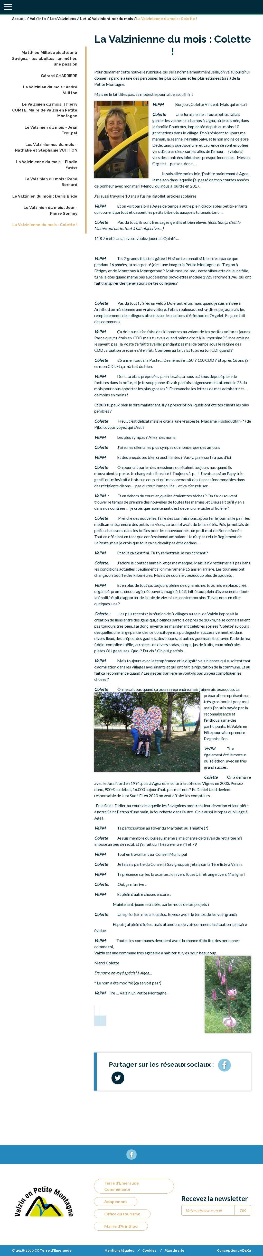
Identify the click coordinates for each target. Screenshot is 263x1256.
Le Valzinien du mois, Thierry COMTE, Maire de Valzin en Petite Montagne (44, 110)
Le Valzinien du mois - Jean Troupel (51, 130)
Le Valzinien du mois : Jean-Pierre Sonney (50, 210)
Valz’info (38, 19)
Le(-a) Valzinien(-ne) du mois (106, 19)
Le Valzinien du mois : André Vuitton (50, 90)
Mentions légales (119, 1250)
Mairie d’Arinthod (121, 1226)
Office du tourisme (122, 1213)
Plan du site (174, 1250)
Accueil (19, 19)
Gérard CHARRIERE (59, 75)
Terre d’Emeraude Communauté (121, 1186)
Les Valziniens (63, 19)
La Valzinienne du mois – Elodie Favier (46, 165)
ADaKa (245, 1250)
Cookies (149, 1250)
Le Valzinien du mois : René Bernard (51, 182)
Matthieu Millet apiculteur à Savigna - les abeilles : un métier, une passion (44, 58)
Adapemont (115, 1201)
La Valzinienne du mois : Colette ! (44, 224)
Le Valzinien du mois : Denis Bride (44, 196)
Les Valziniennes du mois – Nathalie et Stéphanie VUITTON (46, 147)
